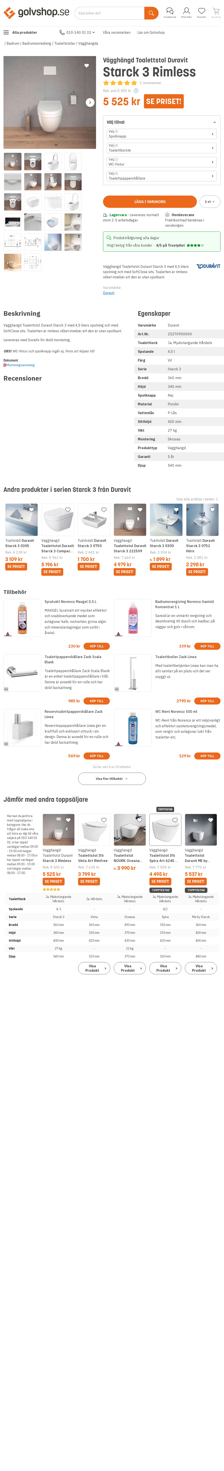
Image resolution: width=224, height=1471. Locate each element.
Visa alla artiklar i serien (195, 499)
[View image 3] (53, 161)
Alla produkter (24, 32)
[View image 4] (73, 161)
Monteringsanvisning (21, 365)
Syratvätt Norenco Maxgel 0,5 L (70, 601)
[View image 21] (12, 262)
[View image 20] (73, 242)
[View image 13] (12, 222)
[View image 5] (12, 182)
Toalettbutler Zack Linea (175, 657)
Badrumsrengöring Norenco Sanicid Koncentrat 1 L (184, 604)
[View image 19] (53, 242)
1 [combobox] (208, 202)
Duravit (108, 293)
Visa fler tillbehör (109, 779)
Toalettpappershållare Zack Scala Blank (73, 659)
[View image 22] (33, 262)
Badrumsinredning (36, 43)
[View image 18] (33, 242)
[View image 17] (12, 242)
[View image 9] (12, 202)
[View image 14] (33, 222)
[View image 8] (73, 182)
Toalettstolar (64, 43)
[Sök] (151, 13)
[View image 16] (73, 222)
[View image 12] (73, 202)
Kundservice (170, 17)
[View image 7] (53, 182)
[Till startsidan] (36, 13)
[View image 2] (33, 161)
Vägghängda (88, 43)
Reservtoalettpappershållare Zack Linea (74, 714)
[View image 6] (33, 182)
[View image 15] (53, 222)
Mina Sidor (186, 17)
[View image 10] (33, 202)
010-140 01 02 (78, 32)
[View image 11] (53, 202)
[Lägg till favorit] (86, 65)
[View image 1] (12, 161)
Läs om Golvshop (151, 32)
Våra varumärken (116, 32)
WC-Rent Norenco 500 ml (176, 711)
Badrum (13, 43)
